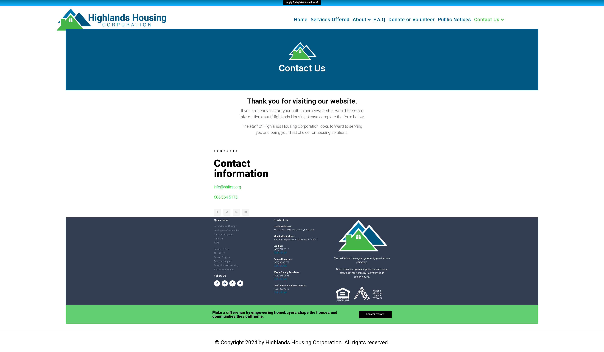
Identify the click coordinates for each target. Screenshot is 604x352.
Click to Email (280, 252)
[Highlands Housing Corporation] (111, 18)
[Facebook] (217, 283)
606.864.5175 (226, 197)
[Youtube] (225, 283)
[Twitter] (240, 283)
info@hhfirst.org (227, 187)
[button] (375, 314)
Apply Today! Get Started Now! (302, 2)
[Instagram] (232, 283)
